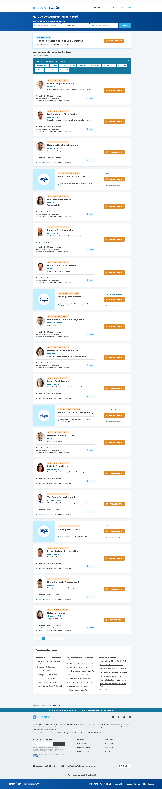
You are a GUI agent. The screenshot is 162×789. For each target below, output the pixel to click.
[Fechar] (128, 60)
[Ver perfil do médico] (40, 84)
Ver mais (63, 70)
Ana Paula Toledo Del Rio (59, 199)
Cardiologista (82, 65)
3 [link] (48, 638)
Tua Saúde (36, 2)
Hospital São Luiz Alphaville (47, 682)
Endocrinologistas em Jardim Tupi (81, 663)
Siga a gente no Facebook (124, 717)
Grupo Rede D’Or (91, 775)
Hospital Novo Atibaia (44, 671)
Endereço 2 (47, 242)
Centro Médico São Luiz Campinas (48, 96)
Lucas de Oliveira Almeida (60, 230)
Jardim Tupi (56, 705)
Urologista (39, 70)
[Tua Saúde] (41, 717)
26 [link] (57, 638)
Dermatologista (109, 65)
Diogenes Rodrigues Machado (62, 145)
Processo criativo (82, 743)
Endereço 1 (39, 242)
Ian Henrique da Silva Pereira (62, 114)
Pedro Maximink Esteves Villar (62, 551)
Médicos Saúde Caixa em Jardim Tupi (113, 680)
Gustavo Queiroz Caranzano (61, 265)
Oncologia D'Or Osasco (45, 690)
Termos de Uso (109, 747)
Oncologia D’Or (118, 784)
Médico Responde (70, 2)
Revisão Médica (109, 743)
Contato (107, 751)
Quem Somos (81, 740)
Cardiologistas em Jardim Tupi (79, 675)
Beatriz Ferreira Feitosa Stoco (62, 350)
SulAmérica (128, 784)
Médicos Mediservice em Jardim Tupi (113, 669)
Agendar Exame (58, 2)
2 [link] (43, 638)
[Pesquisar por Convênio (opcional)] (116, 26)
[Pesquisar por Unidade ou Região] (87, 26)
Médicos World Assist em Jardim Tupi (113, 690)
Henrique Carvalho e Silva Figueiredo (66, 319)
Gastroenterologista (67, 65)
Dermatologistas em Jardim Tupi (80, 682)
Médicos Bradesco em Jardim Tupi (112, 665)
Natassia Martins (56, 613)
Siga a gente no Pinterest (130, 717)
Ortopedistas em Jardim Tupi (79, 686)
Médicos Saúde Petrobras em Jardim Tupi (113, 685)
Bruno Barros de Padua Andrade (63, 582)
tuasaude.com (125, 8)
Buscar (126, 25)
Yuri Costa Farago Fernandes (62, 497)
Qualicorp (151, 784)
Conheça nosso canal (113, 717)
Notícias (81, 2)
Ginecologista (95, 65)
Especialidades (97, 8)
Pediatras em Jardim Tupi (78, 667)
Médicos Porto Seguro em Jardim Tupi (113, 672)
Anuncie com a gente (83, 751)
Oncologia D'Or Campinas (46, 667)
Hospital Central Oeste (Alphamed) (49, 686)
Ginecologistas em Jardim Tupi (79, 679)
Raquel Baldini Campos (58, 381)
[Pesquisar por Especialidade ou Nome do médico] (58, 26)
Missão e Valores (109, 740)
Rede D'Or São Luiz (105, 784)
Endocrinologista (42, 65)
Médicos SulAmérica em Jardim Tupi (113, 661)
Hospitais (111, 8)
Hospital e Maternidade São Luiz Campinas (59, 40)
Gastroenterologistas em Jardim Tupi (82, 671)
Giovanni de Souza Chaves (60, 435)
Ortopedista (122, 65)
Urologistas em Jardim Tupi (78, 690)
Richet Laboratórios (140, 784)
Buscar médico (46, 2)
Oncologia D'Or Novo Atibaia (47, 675)
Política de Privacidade (83, 747)
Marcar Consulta (46, 705)
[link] (34, 638)
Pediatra (54, 65)
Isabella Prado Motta (58, 466)
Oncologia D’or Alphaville (46, 678)
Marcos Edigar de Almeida (60, 83)
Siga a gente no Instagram (119, 717)
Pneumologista (51, 70)
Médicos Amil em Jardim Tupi (110, 676)
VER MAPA (91, 98)
